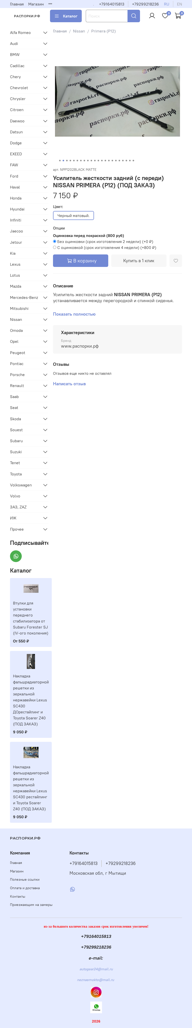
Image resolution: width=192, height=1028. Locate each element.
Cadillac (17, 65)
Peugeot (17, 352)
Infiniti (15, 219)
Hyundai (17, 208)
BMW (15, 54)
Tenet (15, 462)
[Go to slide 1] (59, 160)
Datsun (16, 131)
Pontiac (17, 363)
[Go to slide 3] (67, 160)
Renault (17, 385)
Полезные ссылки (25, 879)
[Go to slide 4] (70, 160)
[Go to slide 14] (105, 160)
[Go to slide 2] (63, 160)
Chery (15, 76)
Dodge (16, 142)
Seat (14, 407)
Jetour (16, 242)
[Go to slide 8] (84, 160)
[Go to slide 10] (91, 160)
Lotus (15, 275)
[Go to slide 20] (126, 160)
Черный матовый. (74, 215)
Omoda (16, 330)
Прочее (17, 529)
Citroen (17, 109)
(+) (105, 241)
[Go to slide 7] (81, 160)
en (179, 3)
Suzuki (16, 451)
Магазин (36, 3)
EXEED (16, 153)
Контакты (17, 896)
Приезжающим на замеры (31, 904)
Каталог (70, 15)
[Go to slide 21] (129, 160)
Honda (16, 198)
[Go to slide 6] (77, 160)
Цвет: (58, 206)
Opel (14, 341)
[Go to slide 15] (109, 160)
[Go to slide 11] (95, 160)
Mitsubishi (19, 308)
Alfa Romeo (20, 32)
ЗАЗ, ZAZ (18, 506)
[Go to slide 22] (133, 160)
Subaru (16, 440)
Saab (14, 396)
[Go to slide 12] (98, 160)
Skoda (15, 418)
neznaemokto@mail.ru (95, 980)
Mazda (15, 286)
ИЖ (13, 517)
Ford (14, 176)
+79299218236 (145, 3)
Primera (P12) (103, 30)
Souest (16, 429)
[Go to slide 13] (101, 160)
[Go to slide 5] (73, 160)
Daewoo (17, 120)
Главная (17, 3)
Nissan (79, 30)
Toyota (16, 473)
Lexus (15, 264)
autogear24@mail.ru (96, 969)
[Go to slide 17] (115, 160)
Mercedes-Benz (24, 297)
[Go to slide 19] (123, 160)
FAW (14, 164)
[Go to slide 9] (87, 160)
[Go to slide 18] (119, 160)
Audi (14, 43)
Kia (13, 253)
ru (166, 3)
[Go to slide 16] (112, 160)
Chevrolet (19, 87)
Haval (15, 187)
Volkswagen (21, 484)
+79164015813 (111, 3)
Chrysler (18, 98)
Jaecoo (16, 230)
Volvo (15, 495)
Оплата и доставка (25, 888)
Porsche (17, 374)
